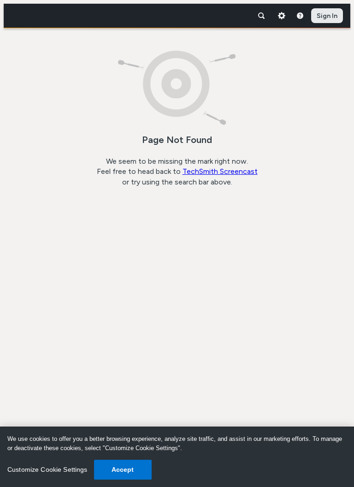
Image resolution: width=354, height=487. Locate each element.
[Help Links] (300, 15)
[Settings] (281, 15)
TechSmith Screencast (220, 171)
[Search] (261, 15)
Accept (123, 469)
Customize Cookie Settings (47, 469)
